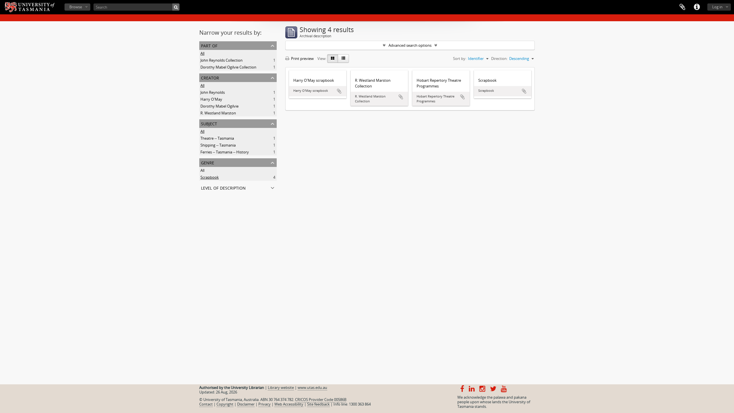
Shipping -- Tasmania (218, 145)
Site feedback (318, 404)
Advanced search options (410, 45)
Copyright (224, 404)
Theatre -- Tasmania (217, 138)
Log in (717, 6)
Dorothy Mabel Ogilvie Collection (228, 67)
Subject (209, 123)
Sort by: (459, 58)
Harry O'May (211, 99)
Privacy (264, 404)
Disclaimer (246, 404)
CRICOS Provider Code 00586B (320, 399)
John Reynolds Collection (221, 60)
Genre (207, 162)
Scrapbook (209, 177)
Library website (281, 387)
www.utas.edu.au (312, 387)
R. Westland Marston (218, 113)
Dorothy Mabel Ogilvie (219, 106)
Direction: (499, 58)
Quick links (697, 7)
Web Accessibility (288, 404)
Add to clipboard (339, 91)
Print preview (302, 58)
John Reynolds (212, 92)
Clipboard (682, 7)
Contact (206, 404)
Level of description (223, 187)
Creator (210, 77)
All (202, 53)
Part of (209, 45)
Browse (75, 6)
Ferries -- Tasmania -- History (224, 152)
